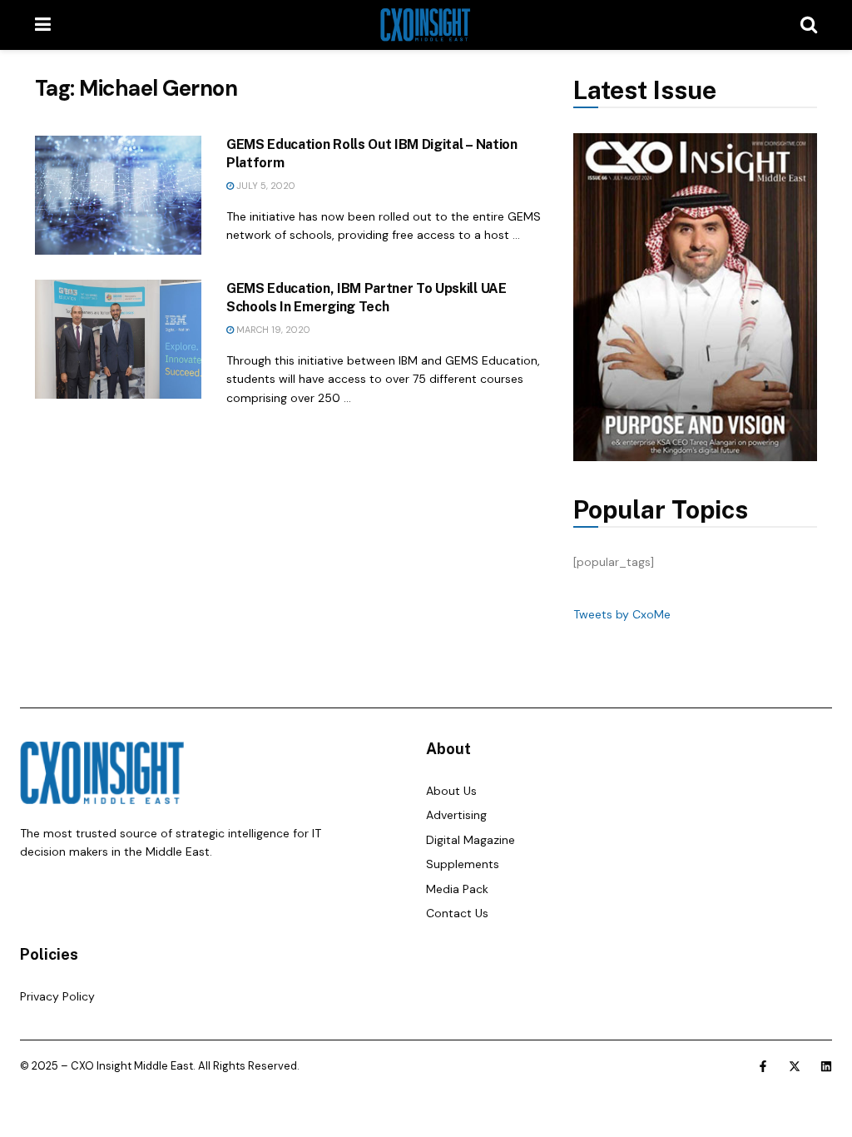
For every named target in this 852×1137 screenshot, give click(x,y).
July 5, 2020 (264, 185)
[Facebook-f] (763, 1066)
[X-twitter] (794, 1066)
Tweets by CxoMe (622, 614)
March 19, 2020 (272, 329)
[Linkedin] (826, 1066)
